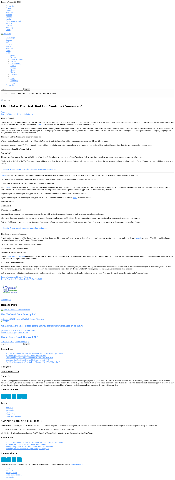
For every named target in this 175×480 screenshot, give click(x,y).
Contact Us (10, 6)
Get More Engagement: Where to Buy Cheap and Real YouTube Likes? (33, 362)
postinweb (31, 330)
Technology (10, 38)
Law (12, 76)
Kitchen (9, 23)
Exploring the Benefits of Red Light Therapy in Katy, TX (27, 360)
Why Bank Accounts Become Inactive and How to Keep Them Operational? (34, 353)
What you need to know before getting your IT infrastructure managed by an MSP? (42, 325)
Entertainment (15, 64)
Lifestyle (9, 25)
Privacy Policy (11, 414)
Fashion (9, 15)
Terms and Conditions (14, 416)
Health (8, 19)
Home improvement (13, 21)
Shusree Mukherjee (37, 319)
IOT (7, 42)
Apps (12, 55)
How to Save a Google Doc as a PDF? (19, 337)
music (75, 198)
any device (138, 238)
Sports (8, 30)
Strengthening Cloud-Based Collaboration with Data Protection (29, 358)
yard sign (41, 124)
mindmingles (28, 114)
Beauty (8, 8)
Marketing (9, 46)
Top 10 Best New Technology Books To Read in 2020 (21, 279)
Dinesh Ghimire (76, 464)
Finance (9, 17)
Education (9, 12)
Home (8, 412)
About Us (9, 408)
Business (9, 40)
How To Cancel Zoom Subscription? (19, 314)
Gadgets (9, 44)
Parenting (9, 27)
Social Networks (16, 59)
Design (8, 10)
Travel (8, 51)
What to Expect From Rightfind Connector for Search (26, 356)
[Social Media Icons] (3, 396)
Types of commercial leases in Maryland (16, 277)
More (8, 53)
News (12, 79)
